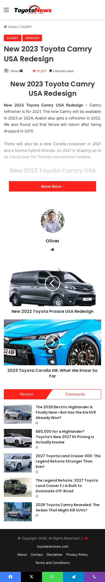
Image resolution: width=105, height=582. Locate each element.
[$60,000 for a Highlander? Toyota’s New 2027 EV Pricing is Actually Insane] (18, 438)
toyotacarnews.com (52, 546)
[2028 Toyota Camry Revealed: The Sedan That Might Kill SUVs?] (18, 511)
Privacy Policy (77, 554)
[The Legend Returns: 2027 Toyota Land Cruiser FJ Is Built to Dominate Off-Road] (18, 487)
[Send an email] (21, 71)
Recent (26, 394)
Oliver (14, 71)
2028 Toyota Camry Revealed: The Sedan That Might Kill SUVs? (68, 507)
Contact (37, 554)
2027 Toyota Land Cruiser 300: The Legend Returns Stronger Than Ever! (68, 461)
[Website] (52, 250)
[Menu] (6, 11)
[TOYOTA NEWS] (33, 10)
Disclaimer (55, 554)
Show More (51, 186)
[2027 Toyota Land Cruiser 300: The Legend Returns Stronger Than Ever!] (18, 462)
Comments (75, 394)
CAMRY (26, 27)
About (22, 554)
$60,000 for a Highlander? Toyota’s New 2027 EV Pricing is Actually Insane (65, 437)
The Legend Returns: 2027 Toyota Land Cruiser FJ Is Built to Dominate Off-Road (67, 486)
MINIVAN (32, 38)
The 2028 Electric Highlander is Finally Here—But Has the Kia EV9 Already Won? (66, 412)
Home (12, 27)
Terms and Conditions (52, 563)
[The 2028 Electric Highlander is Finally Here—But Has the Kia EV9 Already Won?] (18, 414)
